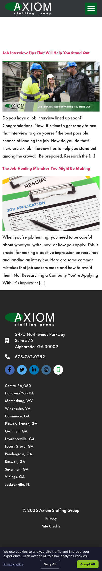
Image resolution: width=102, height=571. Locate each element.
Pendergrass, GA (18, 454)
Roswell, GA (15, 461)
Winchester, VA (17, 408)
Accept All (87, 564)
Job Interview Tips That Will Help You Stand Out (45, 52)
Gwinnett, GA (16, 431)
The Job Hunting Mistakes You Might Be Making (46, 168)
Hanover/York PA (19, 393)
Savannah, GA (16, 469)
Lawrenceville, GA (20, 438)
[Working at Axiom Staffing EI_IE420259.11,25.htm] (58, 370)
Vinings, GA (15, 476)
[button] (91, 9)
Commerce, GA (17, 416)
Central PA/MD (18, 385)
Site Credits (51, 526)
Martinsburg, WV (19, 400)
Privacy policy (13, 564)
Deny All (50, 564)
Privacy (51, 518)
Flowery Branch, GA (21, 423)
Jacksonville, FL (17, 484)
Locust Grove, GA (19, 446)
